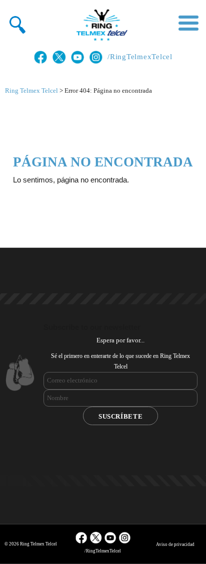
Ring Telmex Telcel (31, 90)
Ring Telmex (100, 25)
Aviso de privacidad (175, 544)
